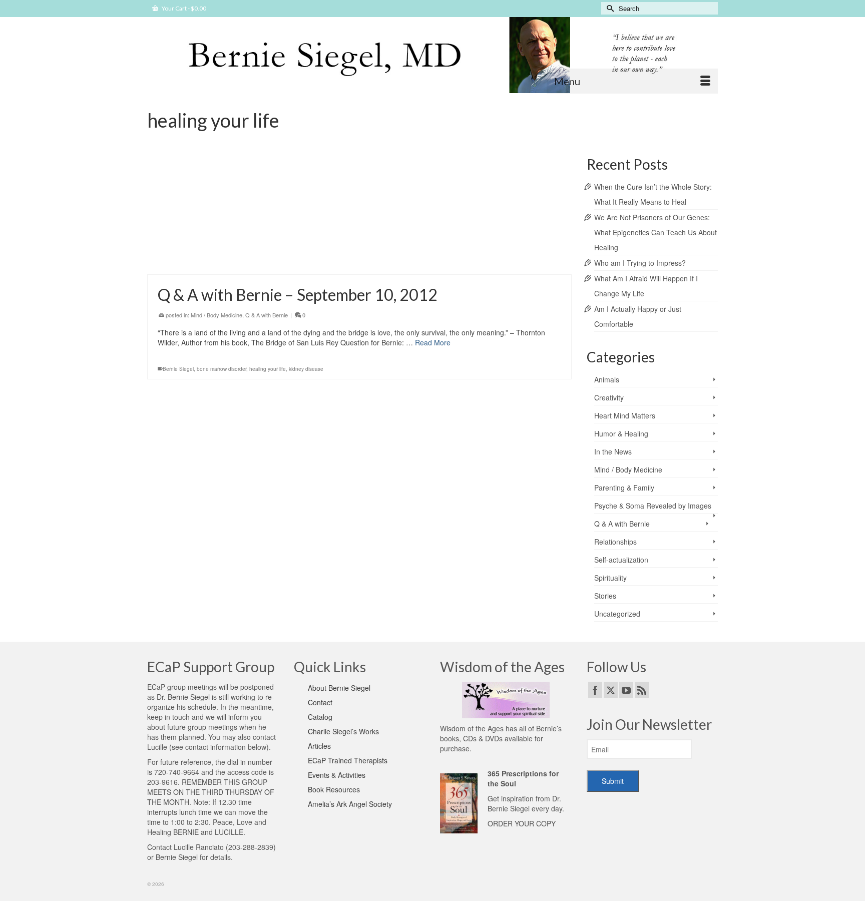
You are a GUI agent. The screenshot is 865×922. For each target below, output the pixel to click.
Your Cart (183, 8)
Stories (605, 596)
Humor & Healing (621, 433)
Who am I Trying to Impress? (640, 263)
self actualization (221, 258)
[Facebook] (595, 690)
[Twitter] (611, 690)
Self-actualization (296, 205)
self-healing (257, 258)
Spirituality (610, 578)
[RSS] (642, 690)
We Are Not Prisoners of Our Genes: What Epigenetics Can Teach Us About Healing (655, 232)
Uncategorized (617, 614)
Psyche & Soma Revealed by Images (652, 506)
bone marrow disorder (221, 368)
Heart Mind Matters (214, 205)
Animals (606, 379)
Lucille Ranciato (199, 847)
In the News (613, 451)
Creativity (609, 397)
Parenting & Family (624, 488)
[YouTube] (626, 690)
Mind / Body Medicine (216, 315)
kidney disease (306, 368)
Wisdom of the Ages (472, 728)
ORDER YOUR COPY (522, 823)
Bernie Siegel (178, 368)
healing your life (181, 258)
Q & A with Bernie (266, 315)
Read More (460, 232)
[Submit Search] (608, 8)
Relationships (256, 205)
